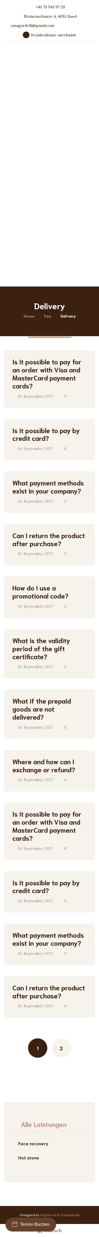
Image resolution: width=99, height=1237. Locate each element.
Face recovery (33, 1143)
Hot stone (28, 1157)
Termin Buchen (35, 1224)
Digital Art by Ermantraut (59, 1215)
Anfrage (23, 272)
